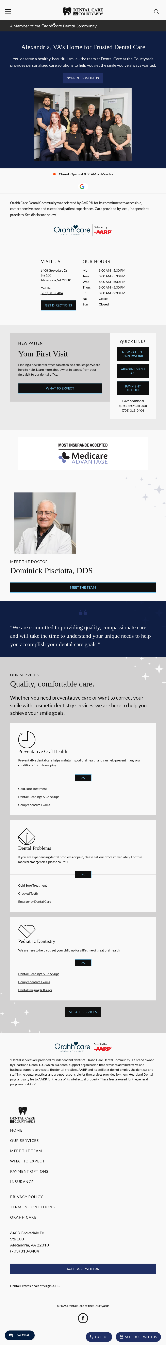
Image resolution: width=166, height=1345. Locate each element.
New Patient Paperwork (133, 353)
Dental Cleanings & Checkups (38, 797)
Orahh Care (23, 1217)
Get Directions (58, 305)
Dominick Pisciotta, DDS (51, 570)
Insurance (22, 1181)
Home (16, 1130)
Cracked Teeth (28, 893)
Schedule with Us (83, 78)
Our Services (24, 1140)
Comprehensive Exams (34, 805)
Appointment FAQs (133, 371)
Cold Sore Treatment (32, 788)
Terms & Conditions (32, 1207)
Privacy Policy (26, 1196)
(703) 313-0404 (52, 293)
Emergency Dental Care (34, 901)
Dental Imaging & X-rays (35, 990)
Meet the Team (83, 587)
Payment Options (133, 388)
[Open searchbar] (156, 11)
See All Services (83, 1012)
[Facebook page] (83, 1318)
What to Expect (60, 388)
